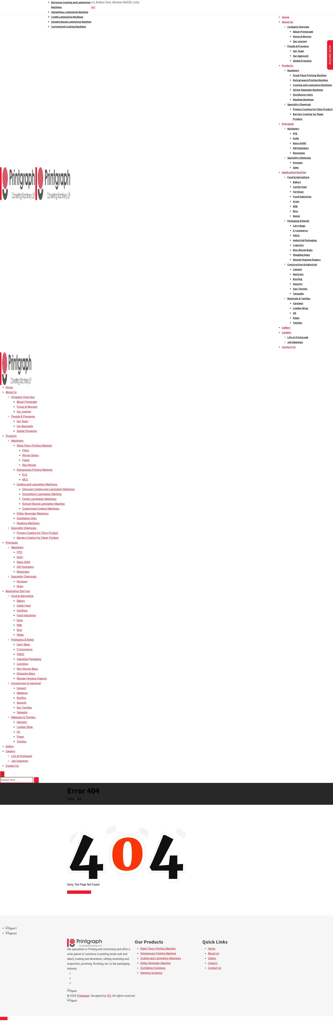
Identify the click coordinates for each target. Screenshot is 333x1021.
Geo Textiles (300, 288)
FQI (109, 995)
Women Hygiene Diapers (307, 259)
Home (285, 17)
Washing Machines (303, 99)
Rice (295, 211)
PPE (295, 133)
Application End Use (294, 172)
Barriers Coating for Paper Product (37, 537)
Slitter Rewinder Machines (308, 89)
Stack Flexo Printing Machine (309, 75)
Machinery (293, 70)
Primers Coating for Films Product (313, 109)
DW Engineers (301, 148)
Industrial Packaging (305, 240)
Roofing (297, 279)
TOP (4, 1018)
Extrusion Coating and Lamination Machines (48, 489)
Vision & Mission (302, 36)
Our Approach (300, 56)
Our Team (298, 51)
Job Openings (295, 342)
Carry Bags (299, 225)
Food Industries (302, 196)
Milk (295, 206)
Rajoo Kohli (299, 143)
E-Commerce (300, 230)
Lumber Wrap (300, 308)
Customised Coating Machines (68, 26)
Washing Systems (151, 973)
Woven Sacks (30, 455)
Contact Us (289, 347)
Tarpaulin (298, 293)
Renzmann (299, 153)
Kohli (296, 138)
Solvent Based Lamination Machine (71, 21)
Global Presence (302, 60)
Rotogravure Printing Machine (310, 80)
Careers (286, 332)
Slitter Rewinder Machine (155, 963)
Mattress (298, 274)
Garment (298, 303)
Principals (288, 123)
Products (287, 65)
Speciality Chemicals (299, 104)
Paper (296, 318)
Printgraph (83, 995)
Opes (296, 167)
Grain (296, 201)
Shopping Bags (301, 254)
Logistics (298, 245)
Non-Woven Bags (303, 250)
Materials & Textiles (298, 298)
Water (296, 216)
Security (297, 284)
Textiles (297, 322)
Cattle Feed (300, 187)
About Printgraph (303, 31)
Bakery (297, 182)
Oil (294, 313)
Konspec (298, 162)
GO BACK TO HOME (79, 892)
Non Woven (29, 465)
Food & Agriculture (298, 177)
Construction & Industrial (302, 264)
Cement (297, 269)
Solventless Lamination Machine (69, 12)
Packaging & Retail (298, 220)
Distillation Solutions (152, 968)
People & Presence (298, 46)
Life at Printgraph (297, 337)
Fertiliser (298, 191)
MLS (25, 479)
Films (25, 450)
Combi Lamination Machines (67, 17)
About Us (287, 22)
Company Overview (298, 26)
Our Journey (300, 41)
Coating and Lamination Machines (312, 85)
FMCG (296, 235)
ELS (24, 474)
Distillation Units (303, 94)
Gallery (286, 327)
